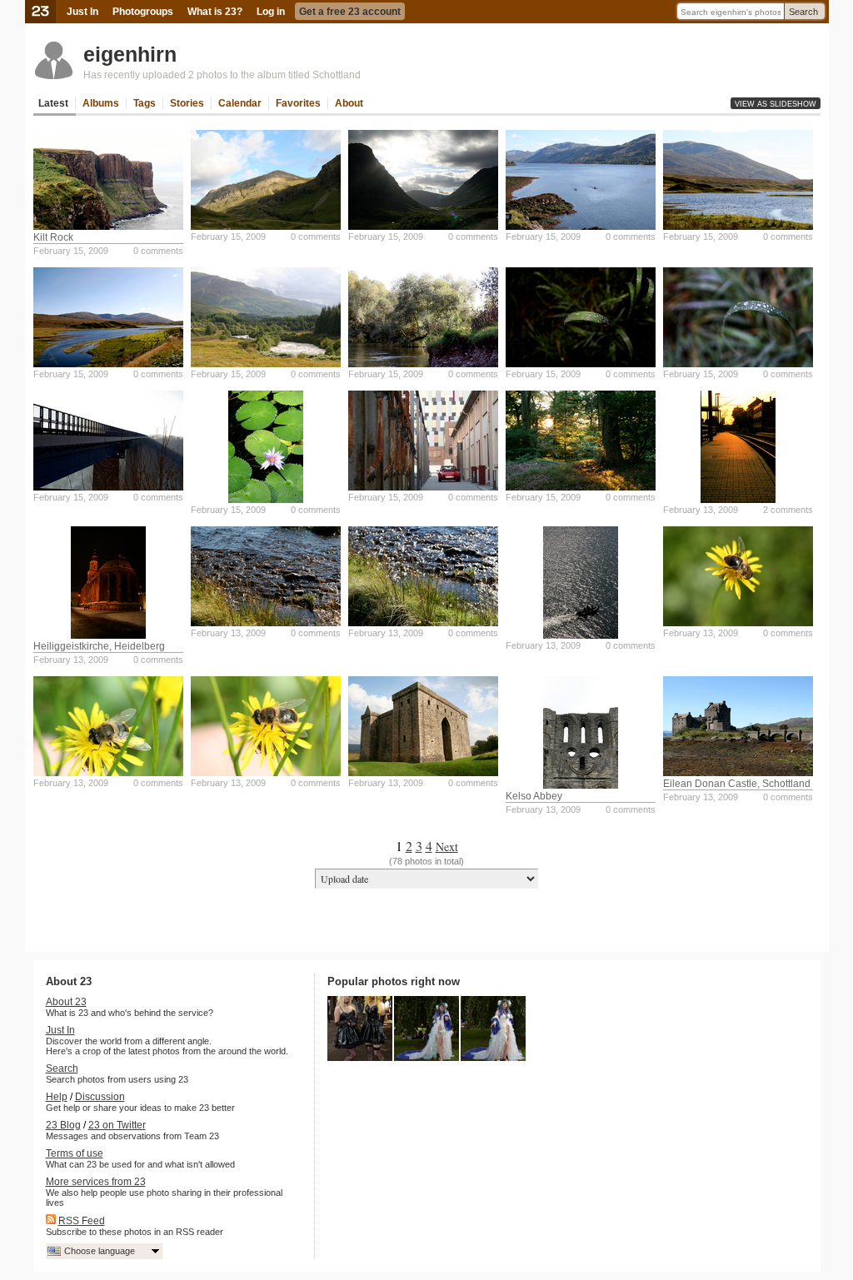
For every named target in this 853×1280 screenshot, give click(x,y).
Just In (82, 11)
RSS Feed (81, 1221)
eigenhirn (130, 54)
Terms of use (74, 1153)
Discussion (100, 1097)
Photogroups (142, 11)
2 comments (788, 510)
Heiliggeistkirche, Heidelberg (99, 646)
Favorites (298, 103)
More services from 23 (96, 1182)
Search (803, 12)
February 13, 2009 (700, 510)
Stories (187, 103)
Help (56, 1097)
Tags (144, 103)
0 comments (158, 251)
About (349, 103)
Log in (271, 11)
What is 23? (214, 11)
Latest (53, 103)
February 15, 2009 (70, 251)
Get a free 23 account (350, 11)
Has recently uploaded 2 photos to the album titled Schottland (222, 75)
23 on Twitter (117, 1125)
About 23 (66, 1002)
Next (447, 846)
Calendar (240, 103)
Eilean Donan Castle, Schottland (737, 783)
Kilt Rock (53, 237)
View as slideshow (775, 104)
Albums (100, 103)
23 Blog (63, 1125)
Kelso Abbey (534, 796)
